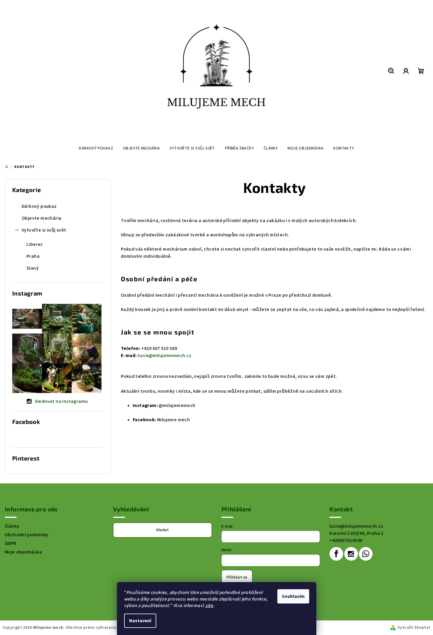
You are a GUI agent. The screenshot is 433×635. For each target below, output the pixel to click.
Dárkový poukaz (39, 206)
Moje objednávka (23, 552)
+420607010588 (345, 540)
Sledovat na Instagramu (61, 401)
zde (209, 605)
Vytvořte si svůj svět (44, 230)
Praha (33, 256)
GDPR (10, 543)
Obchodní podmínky (27, 535)
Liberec (34, 244)
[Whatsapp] (366, 554)
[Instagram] (351, 554)
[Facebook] (336, 554)
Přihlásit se (236, 577)
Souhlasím (293, 596)
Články (12, 526)
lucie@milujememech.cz (356, 526)
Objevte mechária (41, 218)
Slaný (32, 268)
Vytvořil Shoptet (414, 628)
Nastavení (140, 620)
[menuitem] (96, 148)
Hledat (162, 530)
